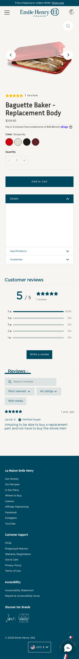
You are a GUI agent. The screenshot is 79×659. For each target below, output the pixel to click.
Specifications (18, 251)
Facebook (11, 512)
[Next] (68, 55)
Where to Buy (13, 495)
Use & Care (11, 559)
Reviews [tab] (18, 371)
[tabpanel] (39, 416)
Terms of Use (13, 571)
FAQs (8, 543)
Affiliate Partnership (17, 507)
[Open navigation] (7, 12)
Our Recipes (12, 484)
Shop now (58, 3)
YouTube (10, 524)
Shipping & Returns (16, 549)
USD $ (40, 647)
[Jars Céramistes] (10, 619)
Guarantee (16, 259)
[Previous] (11, 55)
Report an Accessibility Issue (22, 596)
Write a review (39, 354)
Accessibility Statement (19, 590)
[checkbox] (15, 401)
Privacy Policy (13, 565)
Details (14, 199)
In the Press (12, 490)
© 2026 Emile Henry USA (20, 638)
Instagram (11, 518)
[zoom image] (68, 26)
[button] (39, 312)
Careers (9, 501)
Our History (12, 479)
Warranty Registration (18, 554)
